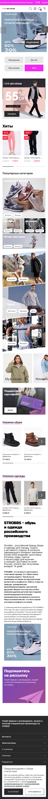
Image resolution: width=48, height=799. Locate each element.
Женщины (18, 215)
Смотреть (12, 114)
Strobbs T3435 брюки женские (14, 158)
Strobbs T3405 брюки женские (35, 158)
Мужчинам (14, 68)
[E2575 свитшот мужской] (33, 493)
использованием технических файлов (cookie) (21, 785)
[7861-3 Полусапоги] (12, 439)
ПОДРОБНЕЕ (32, 42)
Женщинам (14, 60)
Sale (34, 68)
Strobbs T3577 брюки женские (14, 508)
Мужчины (8, 215)
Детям (34, 60)
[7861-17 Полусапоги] (33, 439)
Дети (33, 311)
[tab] (5, 50)
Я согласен (13, 792)
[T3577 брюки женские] (12, 493)
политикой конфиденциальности (20, 782)
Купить (10, 410)
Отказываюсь (34, 792)
